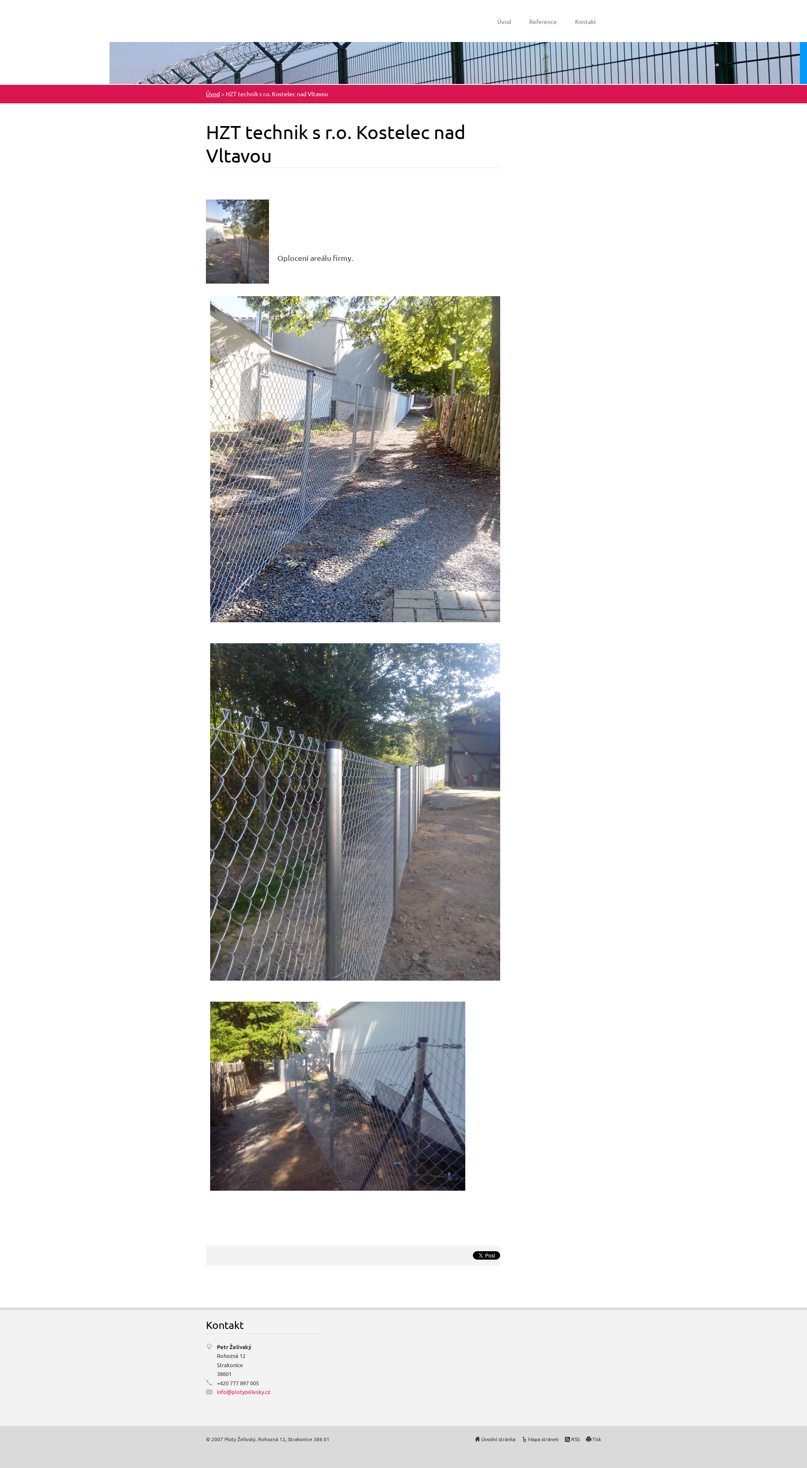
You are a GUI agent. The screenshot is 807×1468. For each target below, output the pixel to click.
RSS (575, 1439)
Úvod (504, 21)
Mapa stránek (543, 1439)
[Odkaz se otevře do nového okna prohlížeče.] (237, 240)
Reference (543, 21)
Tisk (596, 1439)
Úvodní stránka (498, 1439)
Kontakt (585, 21)
